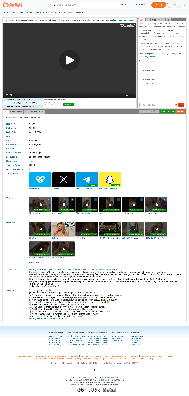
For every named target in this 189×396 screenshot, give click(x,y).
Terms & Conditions (43, 356)
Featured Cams (137, 336)
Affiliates (124, 358)
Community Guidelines (91, 356)
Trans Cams (135, 345)
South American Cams (76, 345)
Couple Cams (136, 343)
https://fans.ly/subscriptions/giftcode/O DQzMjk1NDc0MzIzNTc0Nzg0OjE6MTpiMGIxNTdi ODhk (73, 269)
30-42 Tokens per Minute (98, 340)
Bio (6, 112)
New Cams (116, 338)
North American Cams (76, 336)
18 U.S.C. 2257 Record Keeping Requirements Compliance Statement (94, 377)
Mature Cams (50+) (56, 345)
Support (74, 356)
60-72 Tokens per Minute (98, 343)
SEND (181, 105)
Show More (34, 262)
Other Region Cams (75, 338)
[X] (94, 371)
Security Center (148, 356)
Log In (173, 4)
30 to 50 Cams (54, 343)
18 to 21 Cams (54, 338)
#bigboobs (114, 20)
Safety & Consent (24, 356)
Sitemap (142, 358)
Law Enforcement (165, 356)
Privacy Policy (61, 356)
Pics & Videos (16, 112)
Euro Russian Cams (74, 340)
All (122, 5)
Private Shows (117, 336)
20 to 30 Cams (54, 340)
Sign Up (158, 4)
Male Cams (135, 340)
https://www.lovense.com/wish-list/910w (48, 318)
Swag (151, 358)
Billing (78, 358)
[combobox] (85, 4)
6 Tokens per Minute (96, 336)
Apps (104, 358)
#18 (107, 20)
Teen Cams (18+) (55, 336)
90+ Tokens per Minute (97, 345)
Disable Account (91, 358)
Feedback (133, 356)
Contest (113, 358)
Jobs (133, 358)
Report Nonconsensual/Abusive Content (54, 358)
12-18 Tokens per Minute (98, 338)
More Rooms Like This (34, 112)
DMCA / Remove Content (115, 356)
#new (121, 20)
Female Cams (136, 338)
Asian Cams (71, 343)
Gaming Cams (117, 340)
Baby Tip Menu (150, 57)
